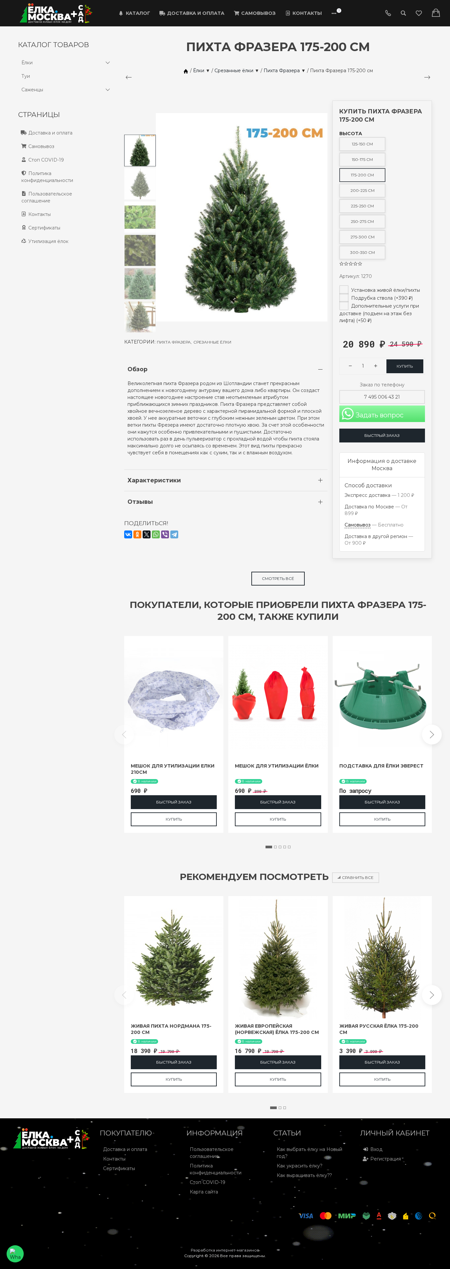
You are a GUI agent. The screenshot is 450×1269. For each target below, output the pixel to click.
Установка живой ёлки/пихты (385, 290)
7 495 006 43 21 (382, 397)
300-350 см (362, 252)
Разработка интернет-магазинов (225, 1250)
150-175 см (362, 159)
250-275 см (362, 221)
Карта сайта (204, 1192)
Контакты (307, 13)
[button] (269, 847)
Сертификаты (44, 228)
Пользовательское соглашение (46, 197)
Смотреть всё (278, 578)
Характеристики (154, 480)
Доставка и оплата (195, 13)
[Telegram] (174, 534)
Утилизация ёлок (48, 241)
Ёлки (27, 63)
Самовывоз (258, 13)
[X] (147, 534)
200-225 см (363, 190)
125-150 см (362, 143)
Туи (25, 76)
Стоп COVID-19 (46, 160)
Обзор (137, 369)
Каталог (138, 13)
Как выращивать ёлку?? (304, 1175)
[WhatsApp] (156, 534)
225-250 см (362, 205)
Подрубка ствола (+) (381, 298)
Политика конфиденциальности (47, 176)
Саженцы (32, 90)
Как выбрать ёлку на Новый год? (309, 1152)
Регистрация (385, 1159)
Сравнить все (358, 877)
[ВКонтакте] (128, 534)
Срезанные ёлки (212, 342)
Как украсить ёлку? (300, 1166)
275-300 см (363, 236)
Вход (376, 1149)
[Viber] (165, 534)
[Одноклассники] (137, 534)
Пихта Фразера (174, 342)
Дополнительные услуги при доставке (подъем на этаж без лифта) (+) (379, 313)
